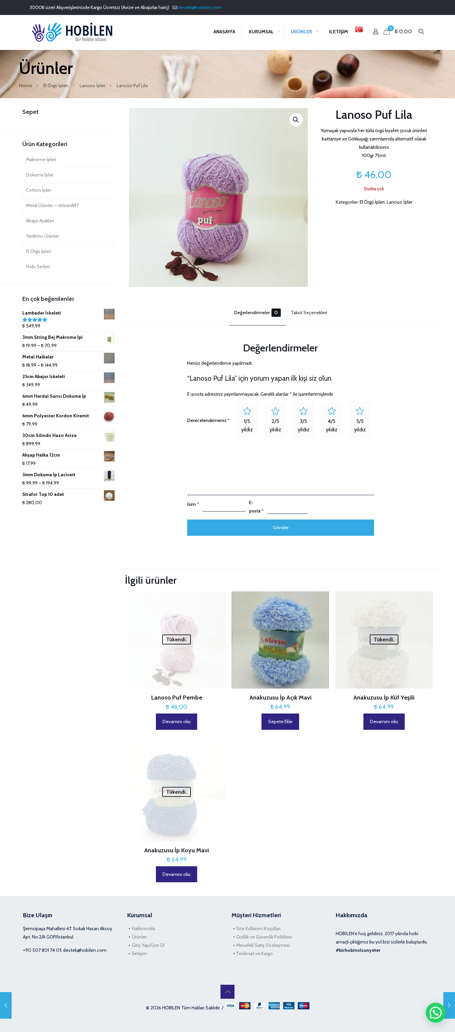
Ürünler (139, 937)
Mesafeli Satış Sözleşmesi (263, 945)
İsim (193, 504)
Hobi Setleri (38, 267)
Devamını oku (177, 721)
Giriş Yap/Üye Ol (148, 945)
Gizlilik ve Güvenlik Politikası (264, 937)
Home (25, 86)
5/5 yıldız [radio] (360, 425)
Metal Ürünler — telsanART (52, 205)
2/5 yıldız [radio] (275, 425)
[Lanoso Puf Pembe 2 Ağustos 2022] (6, 1005)
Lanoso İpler (92, 86)
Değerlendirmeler (256, 312)
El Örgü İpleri (55, 86)
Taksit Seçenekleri (309, 312)
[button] (296, 119)
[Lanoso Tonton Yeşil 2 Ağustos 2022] (449, 1005)
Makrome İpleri (41, 159)
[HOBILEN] (74, 31)
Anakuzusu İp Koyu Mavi (176, 850)
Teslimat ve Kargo (254, 953)
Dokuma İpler (39, 175)
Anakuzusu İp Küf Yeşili (383, 697)
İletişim (139, 953)
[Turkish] (359, 31)
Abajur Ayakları (40, 221)
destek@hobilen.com (200, 7)
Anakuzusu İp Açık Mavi (280, 697)
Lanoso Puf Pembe (176, 697)
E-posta (256, 507)
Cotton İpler (38, 190)
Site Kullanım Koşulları (258, 928)
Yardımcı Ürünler (42, 236)
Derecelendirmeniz (208, 420)
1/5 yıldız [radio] (247, 425)
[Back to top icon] (227, 992)
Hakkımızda (143, 928)
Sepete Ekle (280, 721)
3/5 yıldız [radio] (303, 425)
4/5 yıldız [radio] (331, 425)
